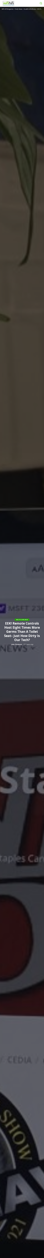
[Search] (41, 3)
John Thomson (16, 644)
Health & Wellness (22, 619)
